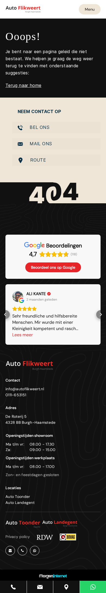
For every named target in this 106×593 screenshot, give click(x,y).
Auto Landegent (20, 502)
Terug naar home (23, 85)
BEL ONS (38, 127)
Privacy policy (17, 536)
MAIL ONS (40, 143)
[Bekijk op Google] (17, 296)
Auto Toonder (17, 496)
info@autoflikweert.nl (24, 388)
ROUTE (37, 160)
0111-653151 (15, 394)
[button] (5, 314)
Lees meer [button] (22, 335)
